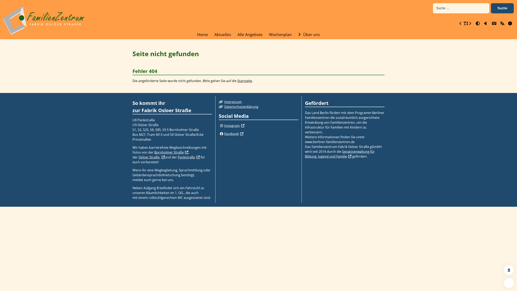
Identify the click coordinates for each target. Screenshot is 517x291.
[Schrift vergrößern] (470, 23)
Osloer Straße (149, 157)
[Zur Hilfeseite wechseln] (509, 23)
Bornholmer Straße (169, 152)
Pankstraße (186, 157)
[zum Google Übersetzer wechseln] (501, 23)
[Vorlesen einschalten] (485, 23)
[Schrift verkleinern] (460, 23)
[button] (502, 8)
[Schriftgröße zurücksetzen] (465, 23)
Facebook (231, 134)
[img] (221, 125)
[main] (258, 66)
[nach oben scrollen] (509, 270)
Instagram (232, 125)
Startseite (244, 81)
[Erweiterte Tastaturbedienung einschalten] (493, 23)
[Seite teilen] (509, 283)
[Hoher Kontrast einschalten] (477, 23)
